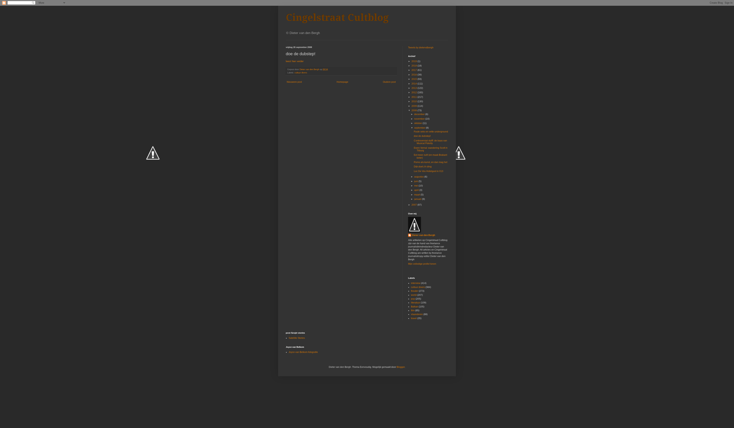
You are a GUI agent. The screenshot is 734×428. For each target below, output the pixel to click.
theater (414, 291)
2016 (414, 74)
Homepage (342, 82)
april (416, 190)
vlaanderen (417, 314)
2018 (414, 65)
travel (414, 318)
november (419, 119)
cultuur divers (301, 72)
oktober (418, 123)
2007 (414, 204)
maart (417, 194)
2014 (414, 83)
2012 (414, 92)
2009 (414, 106)
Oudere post (389, 82)
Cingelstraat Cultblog (337, 17)
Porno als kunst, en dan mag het (430, 162)
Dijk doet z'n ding (423, 166)
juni (416, 181)
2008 (414, 110)
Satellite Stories (297, 338)
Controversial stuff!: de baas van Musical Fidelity (430, 142)
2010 (414, 101)
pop (413, 298)
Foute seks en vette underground (431, 131)
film (413, 310)
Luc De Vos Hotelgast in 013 (428, 171)
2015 (414, 79)
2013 (414, 88)
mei (416, 185)
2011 (414, 97)
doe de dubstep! (422, 136)
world (414, 295)
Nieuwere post (294, 82)
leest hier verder (295, 61)
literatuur (415, 302)
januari (418, 199)
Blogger (401, 367)
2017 (414, 70)
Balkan (414, 306)
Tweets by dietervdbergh (421, 47)
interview (415, 283)
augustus (419, 176)
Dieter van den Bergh (423, 235)
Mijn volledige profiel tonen (422, 264)
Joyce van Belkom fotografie (303, 352)
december (419, 114)
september (420, 127)
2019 (414, 61)
